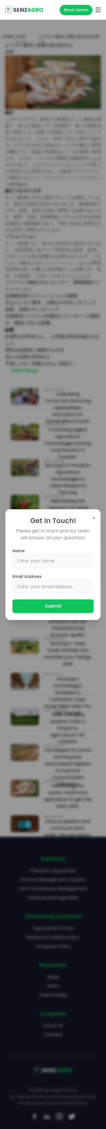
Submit (53, 606)
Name (18, 551)
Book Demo (76, 10)
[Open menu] (98, 9)
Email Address (27, 576)
